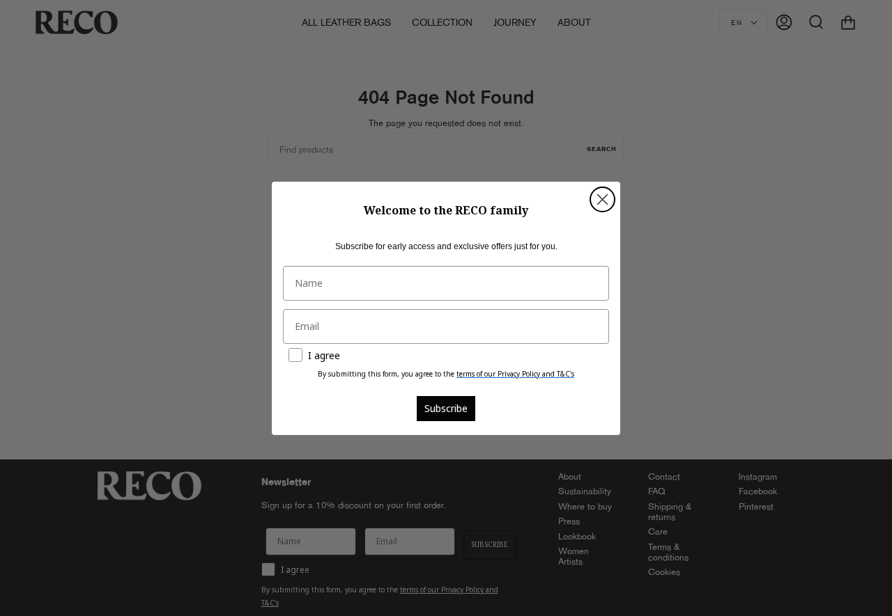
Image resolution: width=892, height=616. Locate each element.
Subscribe (446, 408)
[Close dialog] (602, 199)
